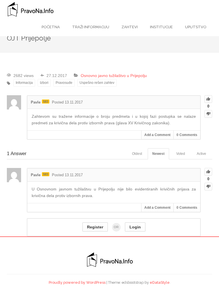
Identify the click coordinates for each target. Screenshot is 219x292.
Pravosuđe (64, 83)
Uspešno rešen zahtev (97, 83)
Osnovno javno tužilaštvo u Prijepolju (114, 75)
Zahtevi (129, 27)
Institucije (161, 27)
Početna (51, 27)
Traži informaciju (90, 27)
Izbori (44, 83)
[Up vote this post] (208, 99)
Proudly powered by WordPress (77, 282)
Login (135, 227)
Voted (180, 154)
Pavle (35, 102)
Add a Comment (157, 135)
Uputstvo (195, 27)
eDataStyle (160, 282)
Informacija (24, 83)
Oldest (137, 154)
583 (45, 101)
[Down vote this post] (208, 114)
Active (201, 154)
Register (95, 227)
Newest (158, 154)
